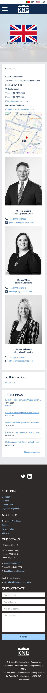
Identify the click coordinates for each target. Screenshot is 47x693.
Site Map (6, 532)
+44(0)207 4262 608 (17, 219)
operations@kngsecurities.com (17, 581)
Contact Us (10, 382)
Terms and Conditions (11, 521)
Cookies (5, 525)
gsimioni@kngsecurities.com (21, 222)
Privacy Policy (8, 528)
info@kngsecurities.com (14, 571)
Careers (5, 500)
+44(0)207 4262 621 (17, 357)
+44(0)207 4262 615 (17, 288)
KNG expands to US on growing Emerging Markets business (23, 442)
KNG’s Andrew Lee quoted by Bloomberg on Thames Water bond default (23, 432)
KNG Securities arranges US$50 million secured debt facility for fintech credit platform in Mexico (23, 399)
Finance (8, 405)
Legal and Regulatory (11, 508)
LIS (32, 2)
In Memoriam (7, 504)
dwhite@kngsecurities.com (20, 291)
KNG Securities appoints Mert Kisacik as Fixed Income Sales (23, 412)
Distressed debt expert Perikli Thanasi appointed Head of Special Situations (23, 422)
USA (42, 2)
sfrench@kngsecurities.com (21, 360)
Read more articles (32, 451)
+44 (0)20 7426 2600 (13, 563)
